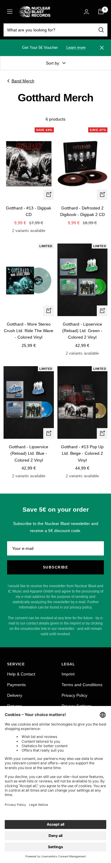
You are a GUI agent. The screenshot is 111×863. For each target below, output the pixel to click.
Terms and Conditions (82, 684)
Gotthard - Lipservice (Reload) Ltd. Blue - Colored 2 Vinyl (28, 453)
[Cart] (101, 11)
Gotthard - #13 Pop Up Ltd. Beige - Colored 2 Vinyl (82, 453)
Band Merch (23, 81)
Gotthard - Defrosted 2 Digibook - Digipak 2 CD (82, 211)
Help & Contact (21, 674)
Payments (16, 684)
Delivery (14, 695)
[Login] (86, 11)
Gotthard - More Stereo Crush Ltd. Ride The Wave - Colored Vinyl (28, 331)
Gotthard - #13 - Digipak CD (28, 211)
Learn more (76, 47)
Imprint (68, 674)
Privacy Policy (74, 695)
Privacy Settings (76, 706)
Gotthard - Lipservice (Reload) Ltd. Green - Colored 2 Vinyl (82, 331)
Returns (14, 706)
